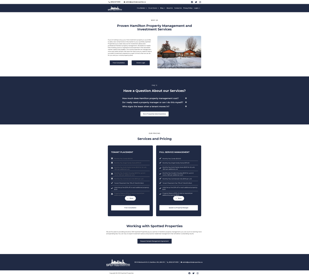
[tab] (154, 97)
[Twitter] (196, 2)
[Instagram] (200, 2)
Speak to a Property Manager (178, 208)
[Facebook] (192, 2)
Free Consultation (130, 208)
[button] (130, 198)
